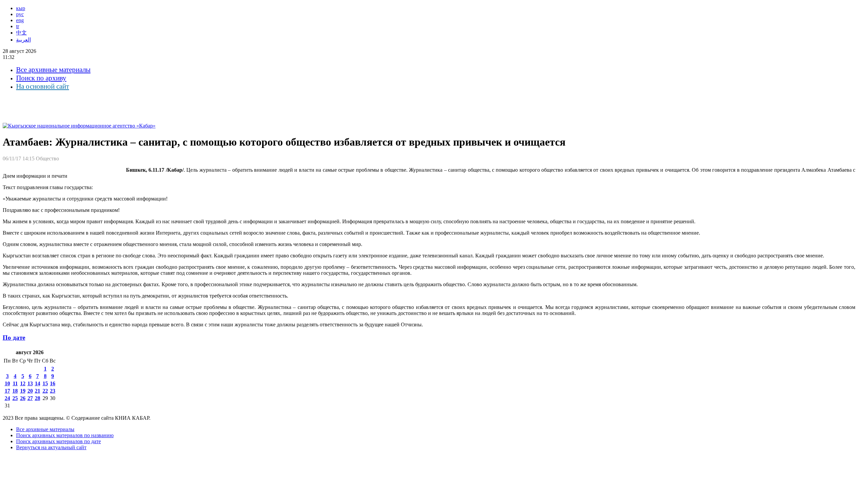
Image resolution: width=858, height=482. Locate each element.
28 (37, 398)
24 (7, 398)
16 (52, 383)
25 (15, 398)
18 (15, 391)
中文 (21, 32)
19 (22, 391)
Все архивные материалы (53, 70)
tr (17, 26)
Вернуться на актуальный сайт (51, 447)
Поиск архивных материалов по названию (65, 435)
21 (37, 391)
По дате (14, 337)
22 (45, 391)
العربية (23, 40)
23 (52, 391)
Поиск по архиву (41, 78)
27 (30, 398)
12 (22, 383)
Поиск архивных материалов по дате (58, 441)
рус (20, 14)
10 (7, 383)
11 (15, 383)
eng (20, 20)
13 (30, 383)
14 (37, 383)
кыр (20, 8)
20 (30, 391)
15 (45, 383)
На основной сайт (42, 86)
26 (22, 398)
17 (7, 391)
